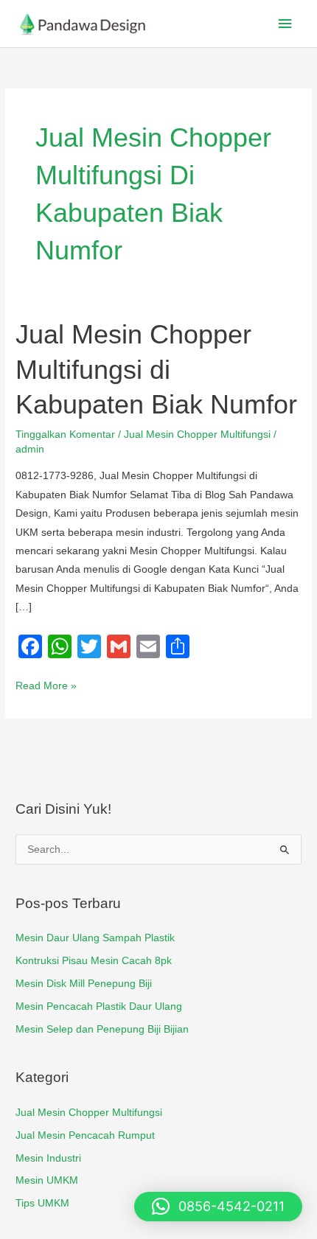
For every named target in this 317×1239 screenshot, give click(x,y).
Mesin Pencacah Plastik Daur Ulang (98, 1006)
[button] (218, 1206)
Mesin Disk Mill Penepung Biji (83, 983)
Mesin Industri (48, 1158)
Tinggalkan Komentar (65, 434)
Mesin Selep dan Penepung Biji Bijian (102, 1029)
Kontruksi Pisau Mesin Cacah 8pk (93, 960)
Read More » (46, 684)
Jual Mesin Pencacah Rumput (85, 1135)
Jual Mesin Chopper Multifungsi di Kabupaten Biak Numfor (156, 369)
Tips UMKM (42, 1203)
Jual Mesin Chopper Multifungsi (197, 434)
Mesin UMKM (46, 1180)
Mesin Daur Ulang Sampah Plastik (95, 937)
